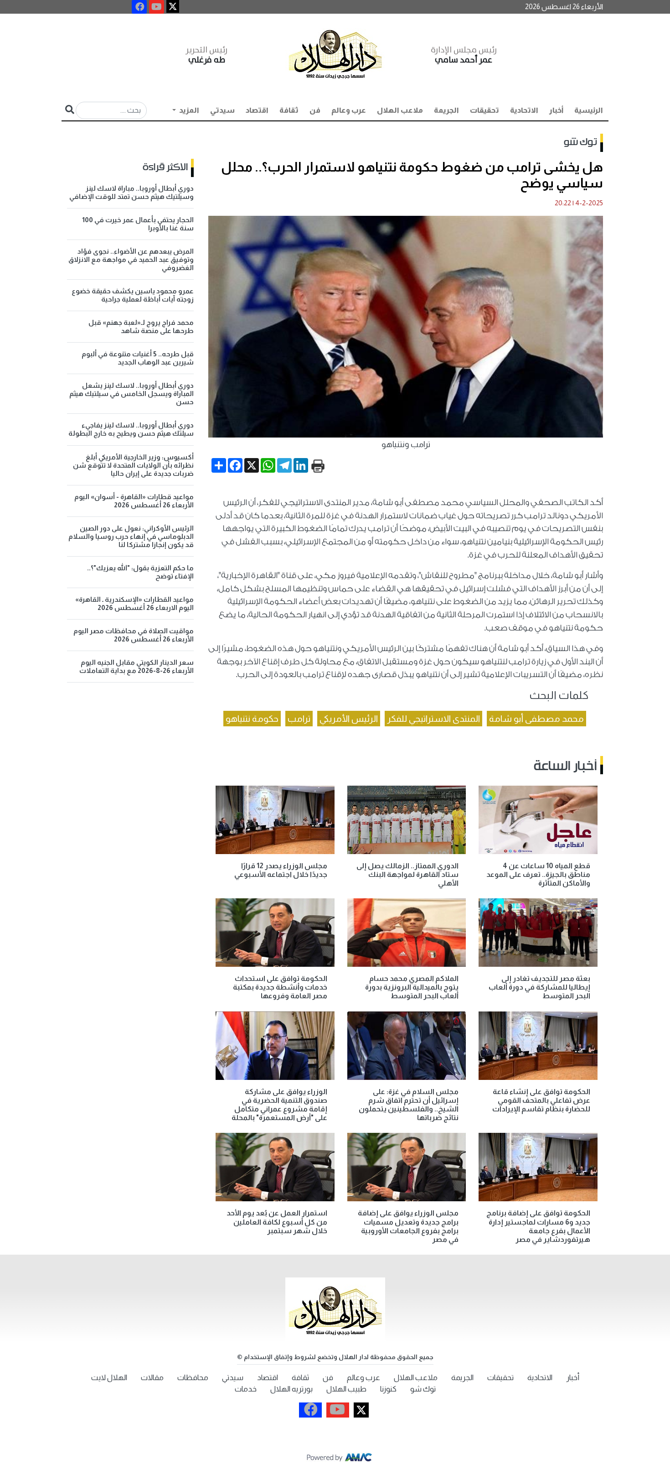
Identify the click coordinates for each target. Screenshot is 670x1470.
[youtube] (156, 7)
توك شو (580, 142)
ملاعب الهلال (400, 110)
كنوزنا (388, 1389)
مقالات (152, 1377)
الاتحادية (524, 110)
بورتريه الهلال (291, 1389)
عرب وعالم (348, 110)
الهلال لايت (109, 1377)
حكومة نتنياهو (252, 719)
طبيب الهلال (346, 1389)
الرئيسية (588, 110)
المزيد (188, 110)
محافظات (192, 1377)
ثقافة (289, 110)
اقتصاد (257, 110)
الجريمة (446, 110)
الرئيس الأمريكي (349, 719)
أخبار (556, 110)
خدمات (246, 1389)
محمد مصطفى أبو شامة (536, 719)
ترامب (299, 719)
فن (314, 110)
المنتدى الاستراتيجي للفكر (433, 719)
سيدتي (222, 110)
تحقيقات (484, 110)
